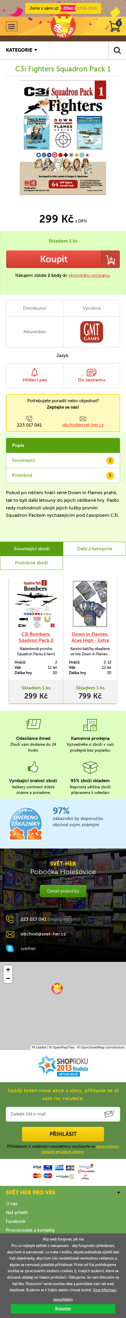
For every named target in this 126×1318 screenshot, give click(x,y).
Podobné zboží (31, 562)
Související (61, 460)
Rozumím (63, 1309)
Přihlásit (63, 1134)
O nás (12, 1203)
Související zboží (32, 548)
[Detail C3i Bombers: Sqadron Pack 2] (36, 604)
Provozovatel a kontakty (30, 1230)
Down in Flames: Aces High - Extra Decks (90, 640)
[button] (57, 988)
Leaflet (40, 1047)
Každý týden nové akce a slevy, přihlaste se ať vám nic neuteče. (63, 1094)
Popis (18, 445)
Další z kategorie (94, 548)
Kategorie (19, 50)
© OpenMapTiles (61, 1047)
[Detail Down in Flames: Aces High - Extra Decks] (90, 604)
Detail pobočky (63, 891)
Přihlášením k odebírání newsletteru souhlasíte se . (63, 1149)
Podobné (61, 475)
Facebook (15, 1221)
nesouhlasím (63, 1299)
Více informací (105, 1290)
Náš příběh (17, 1212)
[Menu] (11, 26)
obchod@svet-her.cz (83, 424)
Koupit (53, 259)
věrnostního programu (89, 275)
